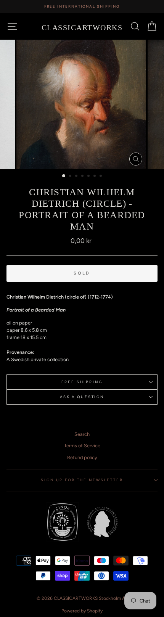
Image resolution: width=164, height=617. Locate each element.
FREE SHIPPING (81, 382)
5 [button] (89, 176)
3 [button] (77, 176)
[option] (82, 6)
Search (82, 434)
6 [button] (95, 176)
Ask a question (82, 397)
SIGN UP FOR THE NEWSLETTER (82, 480)
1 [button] (64, 176)
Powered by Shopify (82, 611)
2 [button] (71, 176)
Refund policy (82, 457)
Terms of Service (82, 445)
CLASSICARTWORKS (82, 27)
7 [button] (101, 176)
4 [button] (83, 176)
